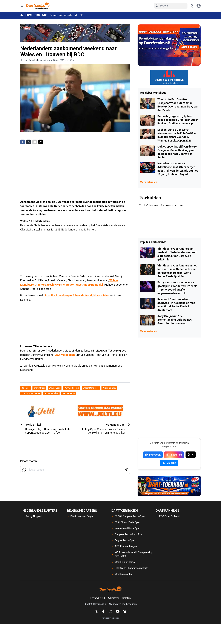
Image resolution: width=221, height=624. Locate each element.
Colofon (126, 598)
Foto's (53, 15)
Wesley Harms (56, 284)
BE (81, 15)
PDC (37, 15)
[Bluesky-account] (125, 611)
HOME (28, 15)
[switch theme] (192, 6)
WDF (44, 15)
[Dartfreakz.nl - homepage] (38, 5)
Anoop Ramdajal (93, 284)
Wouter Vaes (73, 284)
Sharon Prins (101, 295)
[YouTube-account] (118, 611)
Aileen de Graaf (82, 295)
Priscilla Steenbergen (58, 295)
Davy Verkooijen (65, 354)
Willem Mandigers (90, 388)
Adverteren (113, 598)
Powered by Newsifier (110, 618)
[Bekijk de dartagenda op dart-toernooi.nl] (169, 486)
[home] (21, 15)
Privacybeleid (97, 598)
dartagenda (65, 15)
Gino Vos (40, 284)
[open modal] (198, 6)
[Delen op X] (28, 142)
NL (75, 15)
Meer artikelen (148, 182)
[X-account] (96, 611)
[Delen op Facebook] (22, 142)
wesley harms (69, 393)
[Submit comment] (126, 469)
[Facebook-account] (103, 611)
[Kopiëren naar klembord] (40, 142)
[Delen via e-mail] (34, 142)
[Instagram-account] (110, 611)
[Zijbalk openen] (22, 6)
